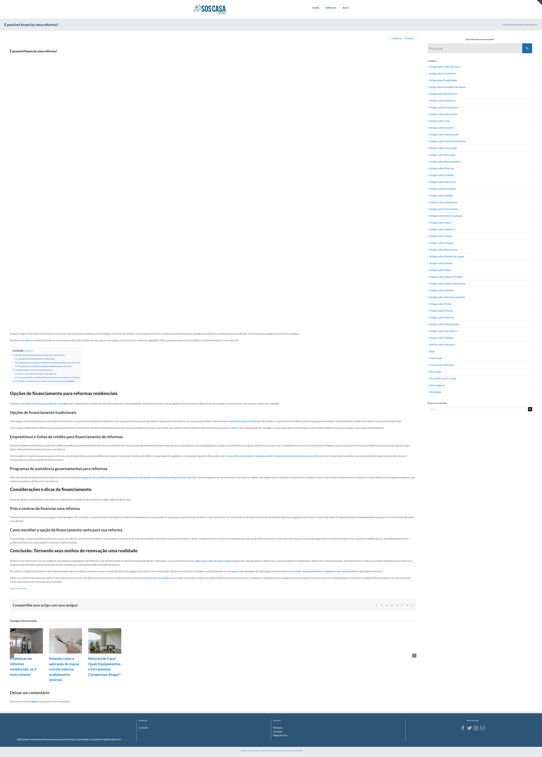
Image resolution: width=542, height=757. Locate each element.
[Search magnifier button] (527, 48)
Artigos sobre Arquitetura (443, 107)
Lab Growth (298, 751)
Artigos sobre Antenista (442, 100)
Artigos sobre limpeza (441, 242)
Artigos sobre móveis (441, 263)
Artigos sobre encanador (442, 188)
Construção (435, 358)
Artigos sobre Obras (440, 269)
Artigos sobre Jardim (440, 236)
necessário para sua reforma (245, 421)
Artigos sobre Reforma (18, 588)
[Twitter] (469, 728)
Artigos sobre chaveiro (441, 127)
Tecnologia (435, 391)
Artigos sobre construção (443, 148)
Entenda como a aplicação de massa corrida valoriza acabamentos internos (64, 669)
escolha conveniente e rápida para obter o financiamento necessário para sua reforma (276, 455)
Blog (431, 351)
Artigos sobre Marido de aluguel (446, 256)
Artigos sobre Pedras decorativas (447, 283)
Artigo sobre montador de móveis (447, 87)
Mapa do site (280, 735)
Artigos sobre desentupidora (445, 161)
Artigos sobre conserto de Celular (447, 141)
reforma (29, 340)
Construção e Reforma (441, 364)
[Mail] (482, 728)
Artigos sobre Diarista (441, 168)
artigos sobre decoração (442, 154)
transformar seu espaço (157, 577)
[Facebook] (463, 728)
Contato (143, 727)
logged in (35, 701)
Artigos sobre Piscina (441, 310)
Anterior (397, 38)
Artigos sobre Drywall (441, 175)
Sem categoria (437, 385)
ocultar (29, 351)
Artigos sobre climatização (443, 134)
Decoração (435, 371)
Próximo (409, 38)
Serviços (277, 727)
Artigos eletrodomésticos (443, 93)
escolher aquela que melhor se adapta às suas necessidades (324, 571)
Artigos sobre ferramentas (443, 208)
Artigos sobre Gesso (440, 222)
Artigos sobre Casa (439, 120)
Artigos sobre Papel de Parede (445, 276)
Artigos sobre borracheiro (443, 114)
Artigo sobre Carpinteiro (442, 73)
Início (504, 24)
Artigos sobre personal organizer (447, 297)
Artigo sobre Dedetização (443, 80)
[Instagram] (476, 728)
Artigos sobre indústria (442, 229)
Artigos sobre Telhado (441, 337)
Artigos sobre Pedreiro (441, 290)
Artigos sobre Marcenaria (443, 249)
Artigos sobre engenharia (443, 202)
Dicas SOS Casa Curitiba (442, 378)
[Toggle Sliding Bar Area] (539, 2)
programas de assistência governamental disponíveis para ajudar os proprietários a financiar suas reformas (139, 477)
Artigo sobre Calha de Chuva (444, 66)
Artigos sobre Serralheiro (443, 330)
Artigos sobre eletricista (442, 181)
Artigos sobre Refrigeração (444, 324)
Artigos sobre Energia (441, 195)
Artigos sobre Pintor (440, 303)
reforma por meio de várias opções (213, 560)
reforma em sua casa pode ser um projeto (47, 403)
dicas (122, 499)
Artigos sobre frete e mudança (445, 215)
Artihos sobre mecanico (442, 344)
